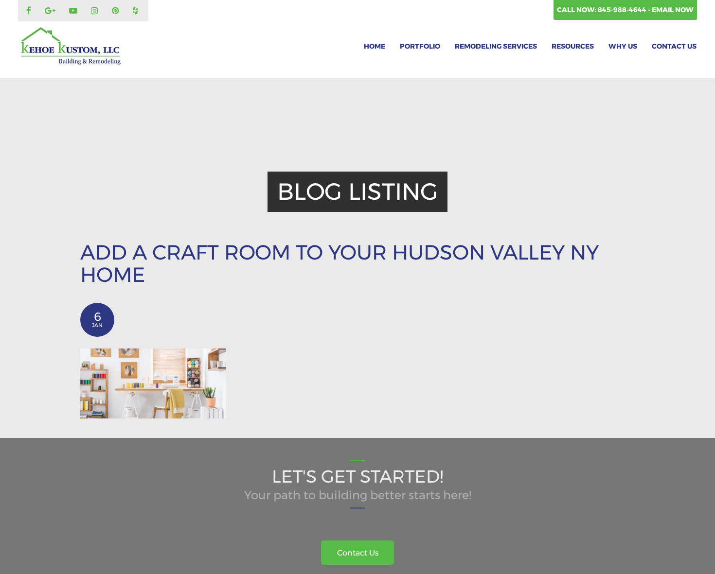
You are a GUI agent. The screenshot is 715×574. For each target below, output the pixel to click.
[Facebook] (29, 11)
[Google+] (51, 11)
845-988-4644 (623, 9)
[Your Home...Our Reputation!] (70, 46)
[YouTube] (74, 11)
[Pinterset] (116, 11)
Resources (573, 46)
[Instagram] (96, 11)
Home (374, 46)
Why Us (622, 46)
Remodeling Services (496, 46)
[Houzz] (136, 11)
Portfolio (420, 46)
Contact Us (674, 46)
